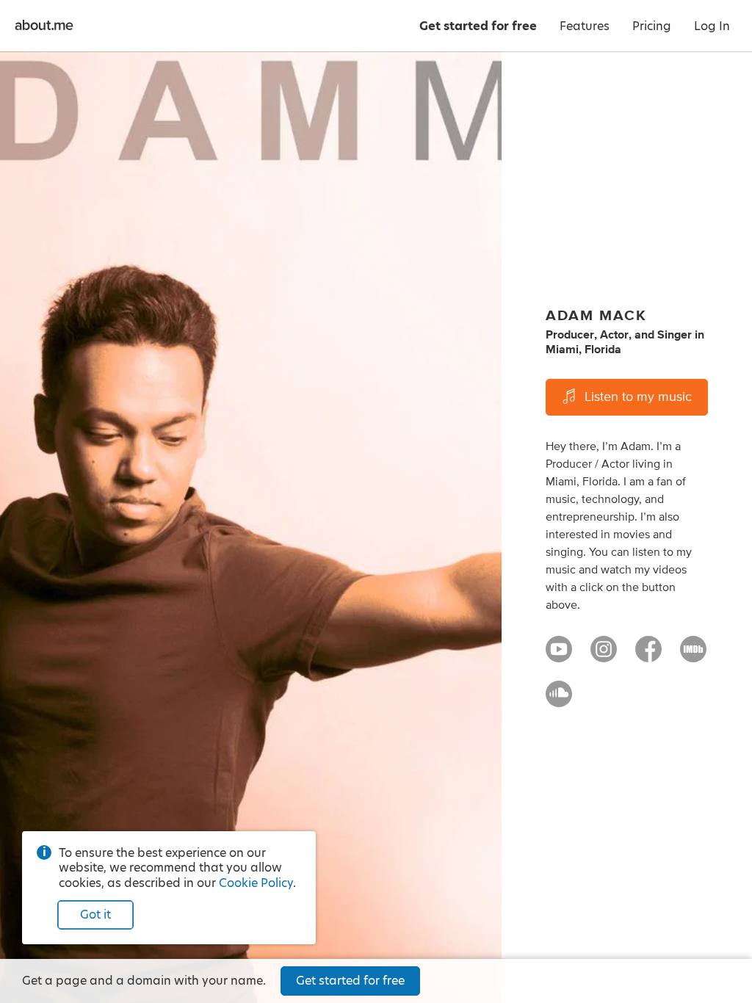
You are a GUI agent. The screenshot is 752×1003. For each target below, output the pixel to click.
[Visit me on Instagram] (603, 656)
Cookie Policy (256, 883)
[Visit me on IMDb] (693, 656)
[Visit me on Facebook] (648, 656)
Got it (95, 914)
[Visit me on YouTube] (559, 656)
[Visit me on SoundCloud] (559, 700)
